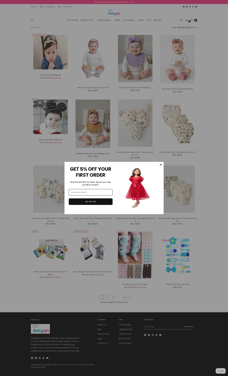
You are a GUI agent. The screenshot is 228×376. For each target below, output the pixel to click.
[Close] (161, 165)
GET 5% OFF (90, 201)
